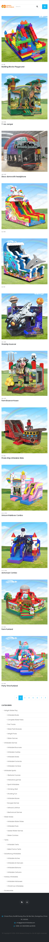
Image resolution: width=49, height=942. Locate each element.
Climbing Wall (12, 789)
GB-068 (4, 122)
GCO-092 (4, 570)
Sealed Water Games (15, 831)
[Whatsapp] (27, 902)
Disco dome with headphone (14, 176)
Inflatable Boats (13, 715)
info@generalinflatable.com (25, 923)
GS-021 (3, 286)
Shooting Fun (12, 794)
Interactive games (14, 780)
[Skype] (21, 902)
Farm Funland (7, 629)
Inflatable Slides (13, 757)
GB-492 (4, 398)
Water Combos (12, 835)
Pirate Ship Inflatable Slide (13, 458)
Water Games (12, 738)
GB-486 (4, 342)
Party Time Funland (10, 686)
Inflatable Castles (13, 752)
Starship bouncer (9, 344)
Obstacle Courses (13, 775)
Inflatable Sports (10, 771)
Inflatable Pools (12, 826)
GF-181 (3, 64)
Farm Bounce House (10, 400)
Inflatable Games (10, 743)
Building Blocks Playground (13, 66)
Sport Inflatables (13, 784)
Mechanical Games (14, 812)
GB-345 (4, 174)
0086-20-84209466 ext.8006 (25, 926)
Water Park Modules (14, 729)
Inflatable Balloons (14, 868)
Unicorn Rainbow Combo (12, 515)
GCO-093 (4, 513)
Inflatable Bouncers (14, 747)
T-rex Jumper (7, 124)
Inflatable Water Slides (15, 821)
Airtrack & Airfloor (13, 808)
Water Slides (8, 817)
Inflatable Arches (13, 858)
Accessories (8, 891)
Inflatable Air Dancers (15, 863)
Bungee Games (13, 803)
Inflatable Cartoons (14, 872)
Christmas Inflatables (15, 886)
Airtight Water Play (11, 710)
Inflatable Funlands (14, 761)
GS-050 (4, 231)
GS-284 (4, 455)
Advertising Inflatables (12, 854)
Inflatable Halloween (14, 881)
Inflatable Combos (14, 766)
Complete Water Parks (15, 720)
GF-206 (4, 627)
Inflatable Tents (13, 845)
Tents (6, 840)
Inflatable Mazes (13, 798)
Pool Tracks (11, 724)
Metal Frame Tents (14, 849)
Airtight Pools (12, 734)
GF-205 (4, 683)
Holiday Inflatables (11, 877)
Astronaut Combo (9, 573)
